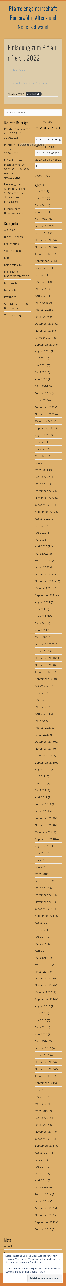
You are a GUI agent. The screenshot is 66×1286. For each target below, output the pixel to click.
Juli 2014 (40, 1159)
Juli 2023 (40, 442)
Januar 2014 (42, 1201)
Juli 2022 (40, 525)
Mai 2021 (40, 623)
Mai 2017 (40, 943)
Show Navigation (53, 32)
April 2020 (41, 714)
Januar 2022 (42, 567)
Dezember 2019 (45, 741)
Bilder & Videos (13, 237)
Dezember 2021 (45, 574)
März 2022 (41, 553)
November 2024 (45, 330)
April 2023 (41, 463)
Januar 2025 (42, 316)
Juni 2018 (40, 860)
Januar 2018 (42, 888)
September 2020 (45, 679)
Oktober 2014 (43, 1138)
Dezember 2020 (45, 658)
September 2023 (45, 428)
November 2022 (45, 497)
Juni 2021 (40, 616)
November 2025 (45, 247)
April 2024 (41, 379)
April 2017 (41, 950)
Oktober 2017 (43, 909)
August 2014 (42, 1152)
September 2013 (45, 1222)
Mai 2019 (40, 790)
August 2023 (42, 435)
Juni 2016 (40, 1020)
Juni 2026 (40, 198)
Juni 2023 (40, 449)
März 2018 (41, 874)
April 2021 (41, 630)
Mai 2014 (40, 1173)
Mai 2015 (40, 1104)
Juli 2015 (40, 1090)
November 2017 (45, 902)
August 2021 (42, 602)
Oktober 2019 (43, 755)
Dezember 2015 (45, 1062)
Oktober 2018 (43, 832)
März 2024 (41, 386)
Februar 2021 (43, 644)
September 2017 (45, 915)
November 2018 (45, 825)
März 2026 (41, 219)
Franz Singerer (20, 70)
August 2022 (42, 518)
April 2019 (41, 797)
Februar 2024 (43, 393)
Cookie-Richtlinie (38, 1271)
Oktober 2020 (43, 672)
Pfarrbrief (10, 297)
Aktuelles (17, 83)
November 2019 (45, 748)
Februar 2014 (43, 1194)
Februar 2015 (43, 1118)
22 (59, 153)
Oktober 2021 (43, 588)
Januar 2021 (42, 651)
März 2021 (41, 637)
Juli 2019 (40, 776)
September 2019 (45, 762)
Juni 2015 (40, 1097)
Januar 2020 (42, 734)
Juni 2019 (40, 783)
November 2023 (45, 414)
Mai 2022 (40, 539)
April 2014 (41, 1180)
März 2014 (41, 1187)
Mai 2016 (40, 1027)
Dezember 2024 (45, 323)
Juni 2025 (40, 281)
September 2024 (45, 344)
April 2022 (41, 546)
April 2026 (41, 212)
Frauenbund (11, 244)
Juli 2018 (40, 853)
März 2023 (41, 470)
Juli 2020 (40, 693)
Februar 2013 (43, 1229)
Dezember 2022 (45, 490)
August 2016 (42, 1006)
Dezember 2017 (45, 895)
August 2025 (42, 268)
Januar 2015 (42, 1124)
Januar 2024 (42, 400)
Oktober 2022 (43, 504)
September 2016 (45, 999)
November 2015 (45, 1069)
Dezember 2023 (45, 407)
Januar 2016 (42, 1055)
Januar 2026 (42, 233)
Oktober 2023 (43, 421)
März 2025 (41, 302)
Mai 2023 (40, 456)
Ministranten (11, 283)
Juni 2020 (40, 700)
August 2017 (42, 922)
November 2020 (45, 665)
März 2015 (41, 1111)
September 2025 (45, 261)
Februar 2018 (43, 881)
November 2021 (45, 581)
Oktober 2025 (43, 254)
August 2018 (42, 846)
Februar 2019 (43, 804)
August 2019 (42, 769)
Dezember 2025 (45, 240)
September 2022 (45, 511)
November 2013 (45, 1215)
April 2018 (41, 867)
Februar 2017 (43, 964)
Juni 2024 (40, 365)
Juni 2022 (40, 532)
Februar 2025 (43, 309)
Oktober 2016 (43, 992)
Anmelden (10, 1246)
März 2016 (41, 1041)
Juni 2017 (40, 936)
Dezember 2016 (45, 978)
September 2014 (45, 1145)
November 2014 (45, 1131)
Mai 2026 (40, 205)
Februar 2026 (43, 226)
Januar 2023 (42, 484)
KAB (6, 258)
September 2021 (45, 595)
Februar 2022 (43, 560)
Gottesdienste (13, 250)
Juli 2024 (40, 358)
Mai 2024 (40, 372)
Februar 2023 (43, 476)
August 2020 (42, 685)
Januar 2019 (42, 811)
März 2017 (41, 957)
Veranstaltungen (43, 83)
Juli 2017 (40, 929)
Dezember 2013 (45, 1208)
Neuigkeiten (28, 83)
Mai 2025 (40, 288)
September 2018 (45, 839)
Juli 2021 (40, 609)
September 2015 (45, 1083)
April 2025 (41, 295)
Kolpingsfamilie (13, 264)
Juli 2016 (40, 1013)
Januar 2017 (42, 971)
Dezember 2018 (45, 818)
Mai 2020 (40, 706)
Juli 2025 (40, 275)
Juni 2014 (40, 1166)
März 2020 (41, 720)
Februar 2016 (43, 1048)
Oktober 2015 (43, 1076)
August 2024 (42, 351)
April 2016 (41, 1034)
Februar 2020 (43, 727)
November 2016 (45, 985)
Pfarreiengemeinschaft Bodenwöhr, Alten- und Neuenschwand (33, 17)
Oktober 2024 (43, 337)
